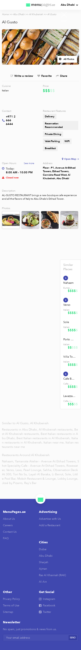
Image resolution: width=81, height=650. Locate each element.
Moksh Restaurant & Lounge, (37, 479)
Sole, (68, 474)
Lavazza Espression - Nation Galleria (69, 396)
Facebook (49, 605)
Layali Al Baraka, (40, 474)
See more (29, 163)
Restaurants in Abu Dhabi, (20, 429)
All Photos (69, 59)
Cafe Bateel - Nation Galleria (69, 379)
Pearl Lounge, (32, 470)
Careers (8, 525)
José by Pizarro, (12, 483)
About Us (9, 519)
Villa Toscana (69, 357)
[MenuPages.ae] (40, 5)
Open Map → (71, 159)
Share (63, 76)
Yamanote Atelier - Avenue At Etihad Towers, (45, 461)
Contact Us (10, 532)
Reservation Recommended (54, 125)
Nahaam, (8, 461)
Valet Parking (52, 141)
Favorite (46, 76)
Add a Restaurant (49, 525)
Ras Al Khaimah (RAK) (52, 575)
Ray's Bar (30, 483)
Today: (10, 169)
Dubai (43, 549)
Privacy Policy (11, 599)
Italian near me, (54, 442)
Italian (5, 90)
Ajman (43, 569)
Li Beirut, (58, 474)
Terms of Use (11, 605)
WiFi (67, 141)
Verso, (10, 470)
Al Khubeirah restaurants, (56, 429)
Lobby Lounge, (68, 479)
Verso (66, 305)
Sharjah (43, 562)
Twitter (47, 612)
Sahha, (47, 470)
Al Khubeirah (36, 14)
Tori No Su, (20, 474)
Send (73, 637)
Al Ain (43, 582)
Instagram (49, 599)
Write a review (23, 76)
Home (5, 14)
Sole (66, 322)
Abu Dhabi (68, 5)
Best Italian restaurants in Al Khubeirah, (44, 438)
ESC (64, 21)
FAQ (6, 538)
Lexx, (19, 470)
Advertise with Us (50, 519)
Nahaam (68, 283)
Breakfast (50, 148)
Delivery (49, 116)
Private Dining (53, 134)
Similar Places (68, 267)
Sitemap (8, 612)
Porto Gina (69, 339)
